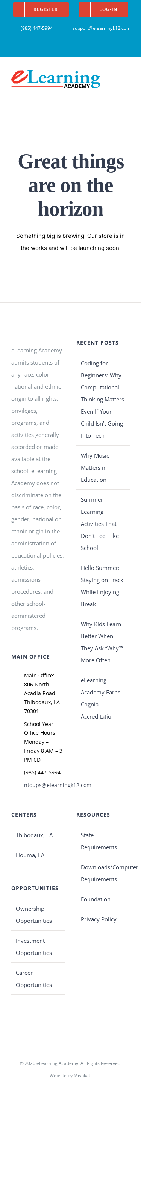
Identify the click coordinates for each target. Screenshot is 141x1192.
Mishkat (82, 1075)
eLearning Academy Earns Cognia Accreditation (100, 698)
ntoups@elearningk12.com (44, 785)
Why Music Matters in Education (95, 467)
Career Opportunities (34, 978)
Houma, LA (30, 855)
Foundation (96, 899)
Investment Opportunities (34, 946)
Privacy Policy (99, 919)
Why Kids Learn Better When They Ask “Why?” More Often (102, 642)
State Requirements (99, 841)
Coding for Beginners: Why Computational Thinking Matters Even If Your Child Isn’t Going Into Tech (102, 399)
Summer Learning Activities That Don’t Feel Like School (100, 524)
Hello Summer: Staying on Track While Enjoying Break (102, 586)
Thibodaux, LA (34, 835)
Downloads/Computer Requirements (103, 873)
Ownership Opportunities (34, 914)
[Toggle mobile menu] (127, 76)
